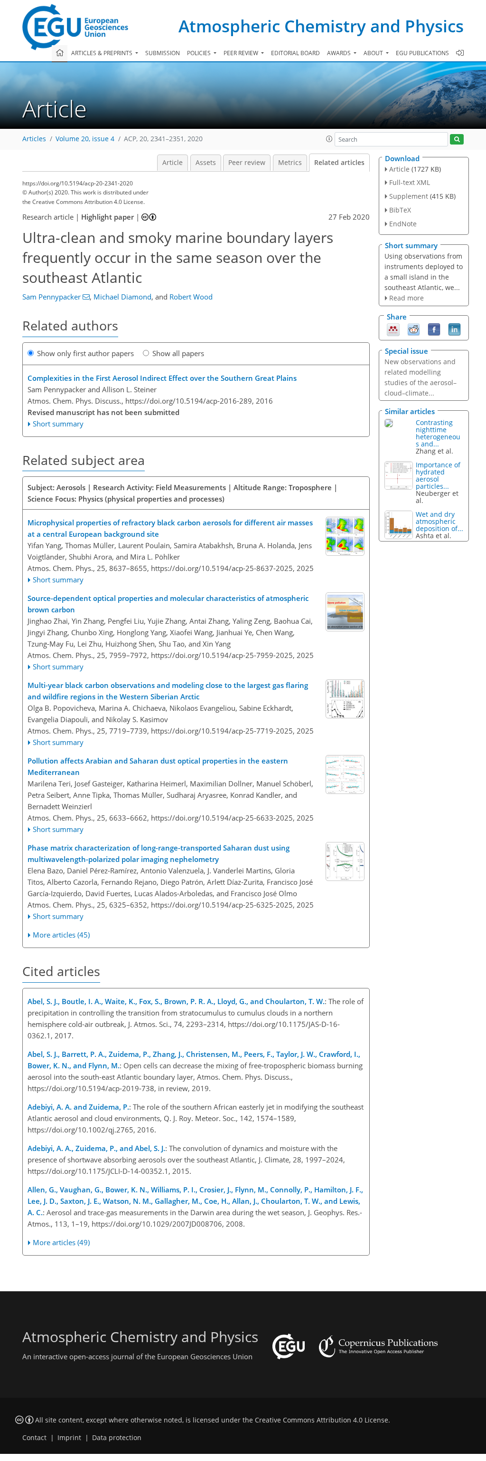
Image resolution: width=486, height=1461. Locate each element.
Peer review (246, 162)
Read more (406, 297)
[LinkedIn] (454, 329)
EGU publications (422, 53)
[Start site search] (457, 139)
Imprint (69, 1437)
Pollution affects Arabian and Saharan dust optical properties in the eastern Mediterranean (158, 766)
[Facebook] (434, 329)
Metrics (290, 162)
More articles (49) (61, 1242)
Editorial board (295, 53)
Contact (34, 1437)
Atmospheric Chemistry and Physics (321, 26)
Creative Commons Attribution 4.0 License (321, 1420)
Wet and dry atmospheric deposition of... (439, 521)
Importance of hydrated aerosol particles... (438, 475)
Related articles (339, 162)
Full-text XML (409, 182)
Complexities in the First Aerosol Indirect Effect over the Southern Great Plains (162, 378)
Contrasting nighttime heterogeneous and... (438, 433)
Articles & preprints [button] (102, 53)
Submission (162, 53)
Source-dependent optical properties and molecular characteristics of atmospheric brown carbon (168, 603)
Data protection (116, 1437)
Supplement (408, 196)
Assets (206, 162)
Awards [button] (339, 53)
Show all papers (178, 353)
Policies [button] (199, 53)
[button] (329, 139)
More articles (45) (61, 934)
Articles (34, 139)
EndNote (403, 223)
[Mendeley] (393, 329)
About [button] (374, 53)
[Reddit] (413, 329)
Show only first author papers (85, 353)
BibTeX (400, 209)
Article (172, 162)
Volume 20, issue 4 (85, 139)
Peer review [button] (242, 53)
